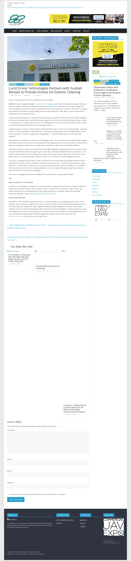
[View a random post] (122, 31)
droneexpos (27, 95)
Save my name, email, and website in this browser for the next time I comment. (38, 494)
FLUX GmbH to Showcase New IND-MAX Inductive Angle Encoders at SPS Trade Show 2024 (19, 258)
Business (12, 84)
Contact (86, 31)
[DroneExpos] (9, 31)
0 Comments (37, 95)
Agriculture (83, 520)
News (15, 31)
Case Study (20, 84)
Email (9, 471)
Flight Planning (114, 81)
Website (10, 483)
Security (82, 523)
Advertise (76, 31)
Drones (97, 81)
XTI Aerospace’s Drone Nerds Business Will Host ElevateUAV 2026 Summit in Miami (114, 121)
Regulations (96, 185)
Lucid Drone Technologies (45, 104)
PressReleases (44, 84)
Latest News (96, 176)
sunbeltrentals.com (16, 216)
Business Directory (26, 31)
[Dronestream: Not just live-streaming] (48, 251)
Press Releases (56, 31)
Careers (94, 182)
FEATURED (29, 84)
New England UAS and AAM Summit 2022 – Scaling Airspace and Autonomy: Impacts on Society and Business (46, 226)
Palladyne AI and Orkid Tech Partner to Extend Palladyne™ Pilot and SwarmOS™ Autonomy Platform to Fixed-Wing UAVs (108, 136)
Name (10, 459)
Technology (96, 179)
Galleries (95, 189)
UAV (118, 83)
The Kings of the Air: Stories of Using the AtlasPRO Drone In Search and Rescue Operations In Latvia (47, 238)
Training (82, 527)
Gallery (67, 31)
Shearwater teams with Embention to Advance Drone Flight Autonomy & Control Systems (107, 91)
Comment (11, 430)
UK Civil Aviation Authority (64, 520)
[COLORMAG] (12, 519)
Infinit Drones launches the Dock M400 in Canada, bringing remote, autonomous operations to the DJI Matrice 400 (45, 7)
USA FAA (59, 523)
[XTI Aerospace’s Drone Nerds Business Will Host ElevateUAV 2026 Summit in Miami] (98, 117)
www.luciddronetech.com (47, 194)
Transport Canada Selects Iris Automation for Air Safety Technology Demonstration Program (74, 408)
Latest (36, 84)
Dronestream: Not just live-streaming (48, 267)
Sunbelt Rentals (51, 106)
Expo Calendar (42, 31)
